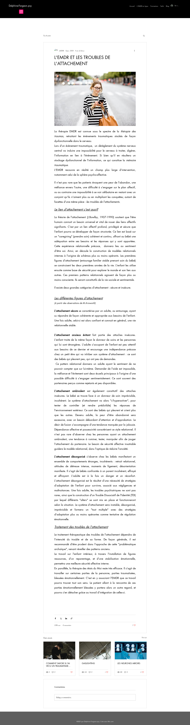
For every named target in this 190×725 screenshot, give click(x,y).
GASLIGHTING (88, 663)
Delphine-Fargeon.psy (20, 5)
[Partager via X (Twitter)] (61, 618)
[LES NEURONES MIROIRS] (131, 650)
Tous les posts (47, 35)
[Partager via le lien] (71, 618)
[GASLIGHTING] (95, 650)
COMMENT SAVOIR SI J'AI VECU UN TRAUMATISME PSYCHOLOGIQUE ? (58, 664)
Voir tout (144, 637)
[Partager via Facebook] (55, 618)
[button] (144, 35)
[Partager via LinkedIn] (66, 618)
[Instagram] (21, 12)
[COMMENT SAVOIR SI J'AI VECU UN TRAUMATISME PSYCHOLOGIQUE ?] (59, 650)
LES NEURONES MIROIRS (128, 663)
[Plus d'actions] (134, 50)
